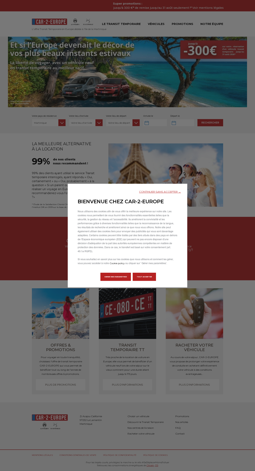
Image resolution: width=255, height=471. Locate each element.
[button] (160, 192)
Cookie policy (117, 263)
